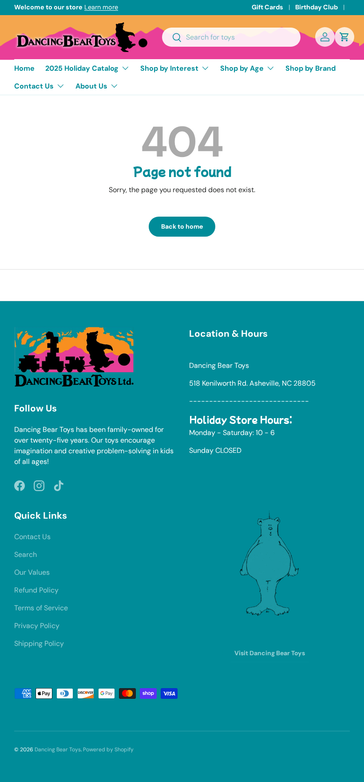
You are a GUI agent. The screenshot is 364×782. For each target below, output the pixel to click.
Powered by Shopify (108, 749)
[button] (344, 37)
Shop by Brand (310, 68)
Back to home (182, 226)
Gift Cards (267, 7)
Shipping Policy (39, 643)
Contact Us (32, 536)
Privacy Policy (36, 625)
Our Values (32, 572)
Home (24, 68)
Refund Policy (36, 590)
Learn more (101, 7)
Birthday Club (316, 7)
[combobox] (231, 37)
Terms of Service (41, 608)
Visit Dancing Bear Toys (269, 653)
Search (25, 554)
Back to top (182, 285)
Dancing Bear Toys (58, 749)
